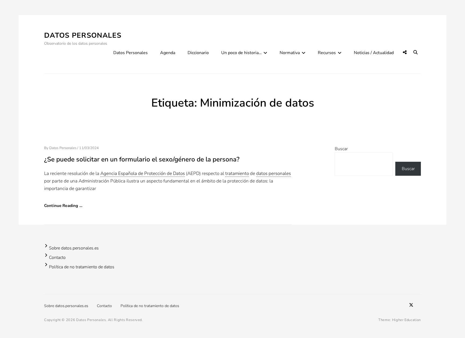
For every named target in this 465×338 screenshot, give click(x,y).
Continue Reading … (63, 205)
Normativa (290, 53)
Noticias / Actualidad (374, 53)
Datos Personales (83, 35)
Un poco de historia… (241, 53)
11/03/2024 (89, 148)
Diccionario (198, 53)
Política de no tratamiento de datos (81, 267)
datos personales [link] (273, 173)
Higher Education (406, 320)
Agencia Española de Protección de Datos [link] (142, 173)
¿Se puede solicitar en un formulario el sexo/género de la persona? (141, 159)
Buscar (341, 149)
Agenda (167, 53)
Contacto (57, 257)
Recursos (327, 53)
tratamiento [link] (237, 173)
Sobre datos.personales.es (74, 248)
